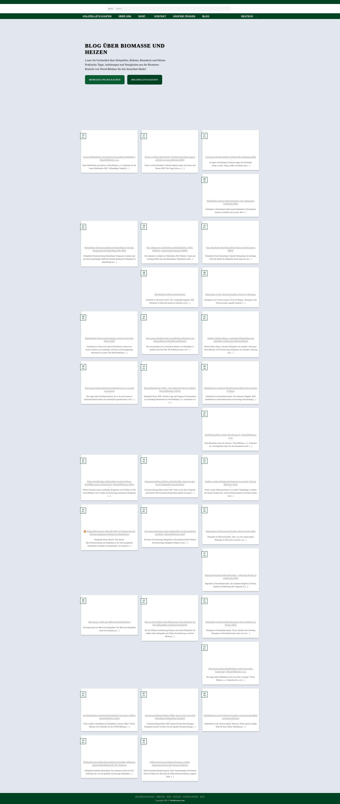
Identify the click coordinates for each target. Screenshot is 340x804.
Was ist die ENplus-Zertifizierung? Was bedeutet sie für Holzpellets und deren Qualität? (170, 623)
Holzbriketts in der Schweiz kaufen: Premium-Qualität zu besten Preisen (230, 717)
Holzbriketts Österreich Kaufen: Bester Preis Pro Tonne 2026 (109, 340)
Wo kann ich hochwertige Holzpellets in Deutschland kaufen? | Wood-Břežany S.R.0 (170, 533)
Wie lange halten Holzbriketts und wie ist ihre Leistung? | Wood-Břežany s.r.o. (230, 670)
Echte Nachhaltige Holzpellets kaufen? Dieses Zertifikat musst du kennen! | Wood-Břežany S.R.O (109, 483)
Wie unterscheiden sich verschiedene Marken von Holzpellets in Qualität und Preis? (170, 340)
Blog (205, 16)
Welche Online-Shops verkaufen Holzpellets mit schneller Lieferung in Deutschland (230, 340)
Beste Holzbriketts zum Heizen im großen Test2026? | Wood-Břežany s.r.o (109, 158)
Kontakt (160, 16)
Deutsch (247, 16)
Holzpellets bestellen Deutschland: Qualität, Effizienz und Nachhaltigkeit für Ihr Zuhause (109, 763)
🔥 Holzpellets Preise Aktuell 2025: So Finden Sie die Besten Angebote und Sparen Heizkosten (109, 533)
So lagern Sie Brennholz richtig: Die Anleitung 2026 (230, 157)
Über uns (124, 16)
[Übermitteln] (231, 8)
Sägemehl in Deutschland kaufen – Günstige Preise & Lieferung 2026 (230, 577)
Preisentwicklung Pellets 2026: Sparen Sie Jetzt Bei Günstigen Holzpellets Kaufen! (170, 717)
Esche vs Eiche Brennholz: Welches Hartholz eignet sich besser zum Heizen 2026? (170, 158)
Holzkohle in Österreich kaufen (170, 294)
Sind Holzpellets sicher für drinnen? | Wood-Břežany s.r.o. (230, 436)
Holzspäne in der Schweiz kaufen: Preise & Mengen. (230, 294)
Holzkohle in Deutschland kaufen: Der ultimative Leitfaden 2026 (231, 202)
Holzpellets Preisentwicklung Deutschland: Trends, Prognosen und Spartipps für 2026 (109, 249)
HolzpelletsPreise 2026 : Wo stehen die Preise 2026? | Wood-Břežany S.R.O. (170, 389)
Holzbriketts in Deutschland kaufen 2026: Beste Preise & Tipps (230, 389)
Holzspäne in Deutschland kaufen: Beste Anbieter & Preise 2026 (230, 623)
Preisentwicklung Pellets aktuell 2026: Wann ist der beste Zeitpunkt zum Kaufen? (170, 483)
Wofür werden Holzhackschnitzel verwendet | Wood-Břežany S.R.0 (230, 483)
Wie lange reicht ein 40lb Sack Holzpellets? (109, 622)
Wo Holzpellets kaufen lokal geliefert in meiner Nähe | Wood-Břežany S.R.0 (109, 717)
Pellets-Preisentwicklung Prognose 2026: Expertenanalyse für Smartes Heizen (170, 763)
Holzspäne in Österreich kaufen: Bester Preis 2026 (230, 531)
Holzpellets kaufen (97, 16)
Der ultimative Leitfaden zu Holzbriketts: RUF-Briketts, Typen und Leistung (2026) (170, 249)
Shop (141, 16)
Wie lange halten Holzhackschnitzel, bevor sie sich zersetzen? (109, 389)
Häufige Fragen (184, 16)
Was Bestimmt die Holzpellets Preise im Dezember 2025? (230, 249)
